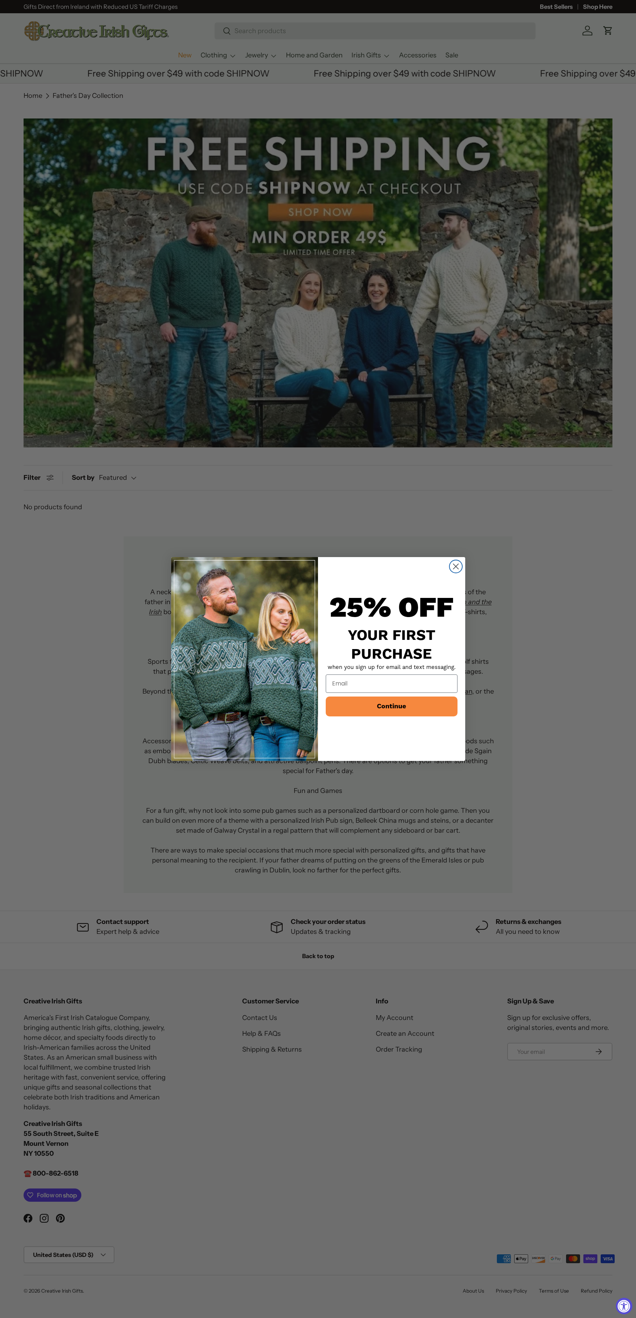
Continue (391, 706)
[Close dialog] (455, 566)
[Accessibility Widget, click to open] (624, 1306)
